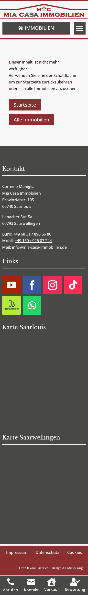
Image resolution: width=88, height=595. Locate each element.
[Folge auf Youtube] (11, 285)
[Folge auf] (11, 305)
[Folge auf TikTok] (73, 285)
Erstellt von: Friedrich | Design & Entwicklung (51, 568)
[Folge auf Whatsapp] (32, 305)
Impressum (16, 552)
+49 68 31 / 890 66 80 (32, 234)
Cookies (74, 552)
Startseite (25, 104)
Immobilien (39, 28)
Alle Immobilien (31, 119)
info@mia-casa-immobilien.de (39, 247)
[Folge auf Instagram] (52, 285)
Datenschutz (47, 552)
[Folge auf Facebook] (32, 285)
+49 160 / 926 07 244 (33, 240)
